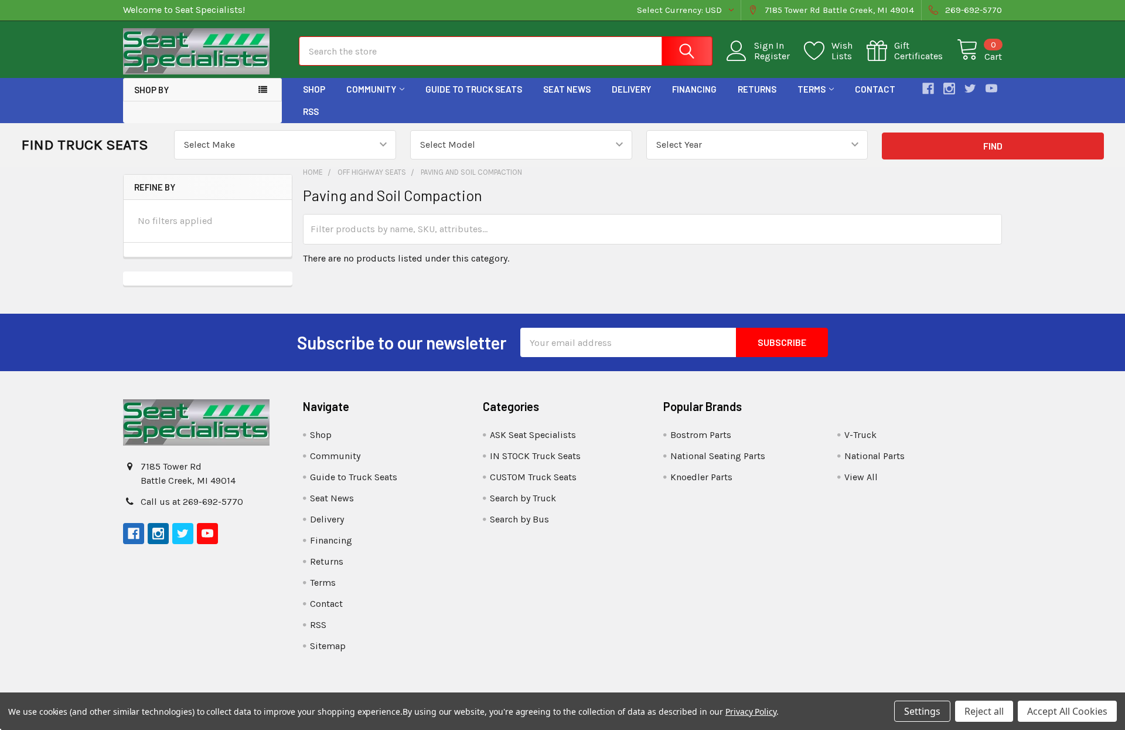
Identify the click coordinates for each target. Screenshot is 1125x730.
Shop (314, 89)
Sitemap (328, 645)
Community (371, 89)
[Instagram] (949, 88)
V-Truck (860, 434)
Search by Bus (519, 519)
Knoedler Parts (701, 477)
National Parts (874, 455)
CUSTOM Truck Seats (533, 477)
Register (772, 56)
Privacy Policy (750, 711)
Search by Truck (523, 498)
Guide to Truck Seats (473, 89)
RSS (311, 111)
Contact (875, 89)
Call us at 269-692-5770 (192, 501)
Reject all (984, 711)
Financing (694, 89)
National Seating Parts (717, 455)
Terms (811, 89)
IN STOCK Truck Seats (535, 455)
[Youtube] (991, 88)
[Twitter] (970, 88)
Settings (922, 711)
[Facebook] (928, 88)
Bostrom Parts (700, 434)
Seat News (567, 89)
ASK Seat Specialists (533, 434)
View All (861, 477)
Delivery (631, 89)
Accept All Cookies (1067, 711)
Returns (757, 89)
